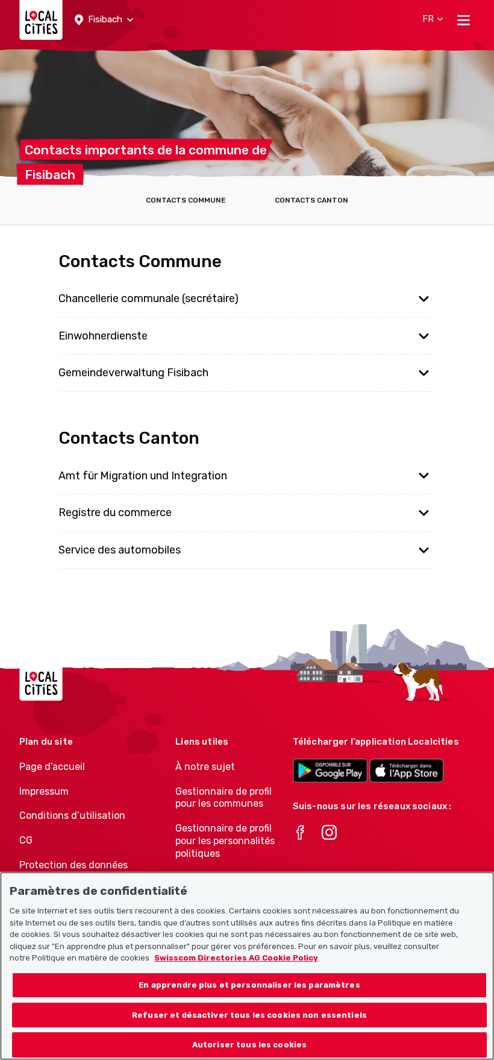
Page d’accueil (52, 766)
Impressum (44, 791)
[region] (247, 966)
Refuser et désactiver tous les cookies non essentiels (249, 1015)
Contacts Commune (186, 200)
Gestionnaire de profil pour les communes (223, 798)
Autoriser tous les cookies (249, 1044)
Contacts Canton (311, 200)
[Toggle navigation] (463, 20)
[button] (104, 20)
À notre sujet (205, 766)
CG (26, 840)
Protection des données (73, 865)
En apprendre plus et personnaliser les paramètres (249, 984)
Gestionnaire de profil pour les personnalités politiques (225, 840)
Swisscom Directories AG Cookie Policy (236, 957)
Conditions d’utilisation (72, 815)
